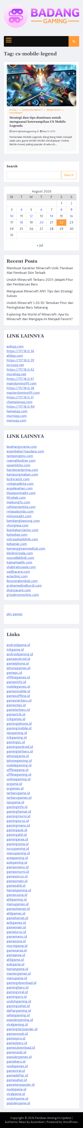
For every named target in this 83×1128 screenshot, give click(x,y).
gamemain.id (16, 927)
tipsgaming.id (17, 733)
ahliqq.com (15, 356)
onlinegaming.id (18, 779)
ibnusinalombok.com (22, 581)
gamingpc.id (16, 742)
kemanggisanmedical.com (26, 549)
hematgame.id (17, 969)
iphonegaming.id (19, 761)
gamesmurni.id (18, 872)
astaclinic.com (17, 576)
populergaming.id (20, 1020)
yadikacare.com (18, 572)
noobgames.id (17, 1066)
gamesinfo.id (16, 682)
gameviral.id (16, 1071)
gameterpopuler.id (21, 1085)
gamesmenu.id (18, 867)
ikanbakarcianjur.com (22, 530)
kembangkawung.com (23, 521)
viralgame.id (16, 1094)
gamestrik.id (16, 714)
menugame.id (17, 978)
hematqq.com (17, 411)
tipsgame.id (15, 802)
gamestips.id (16, 705)
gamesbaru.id (17, 1043)
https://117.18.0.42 (20, 370)
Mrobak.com (16, 498)
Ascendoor (37, 1122)
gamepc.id (14, 673)
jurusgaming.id (18, 849)
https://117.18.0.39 (20, 360)
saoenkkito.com (18, 465)
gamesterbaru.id (19, 701)
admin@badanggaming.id (25, 131)
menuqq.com (16, 420)
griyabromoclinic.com (23, 595)
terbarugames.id (19, 798)
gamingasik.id (17, 830)
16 (71, 216)
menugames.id (18, 904)
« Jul (40, 245)
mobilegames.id (18, 687)
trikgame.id (15, 650)
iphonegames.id (18, 668)
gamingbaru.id (17, 987)
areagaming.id (17, 858)
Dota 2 (13, 110)
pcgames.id (15, 788)
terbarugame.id (18, 793)
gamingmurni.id (18, 816)
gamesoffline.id (18, 696)
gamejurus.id (16, 932)
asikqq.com (15, 346)
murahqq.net (16, 374)
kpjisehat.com (17, 535)
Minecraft (54, 110)
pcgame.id (14, 784)
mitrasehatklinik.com (22, 539)
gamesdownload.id (21, 1048)
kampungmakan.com (22, 474)
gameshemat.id (18, 909)
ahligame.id (15, 960)
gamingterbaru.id (20, 751)
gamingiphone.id (19, 724)
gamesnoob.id (17, 1034)
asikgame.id (15, 964)
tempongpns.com (20, 456)
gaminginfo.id (17, 807)
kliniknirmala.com (20, 553)
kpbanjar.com (17, 544)
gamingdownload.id (21, 983)
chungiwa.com (17, 525)
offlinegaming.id (19, 775)
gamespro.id (16, 1038)
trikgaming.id (17, 738)
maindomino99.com (21, 383)
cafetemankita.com (21, 507)
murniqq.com (17, 416)
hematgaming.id (19, 890)
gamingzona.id (18, 844)
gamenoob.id (16, 1052)
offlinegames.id (18, 677)
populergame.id (18, 1103)
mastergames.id (19, 974)
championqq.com (19, 402)
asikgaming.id (17, 863)
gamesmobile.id (18, 691)
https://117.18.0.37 (20, 397)
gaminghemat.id (19, 812)
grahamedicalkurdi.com (24, 586)
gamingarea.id (17, 839)
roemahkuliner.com (21, 461)
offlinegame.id (17, 770)
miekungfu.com (18, 502)
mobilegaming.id (19, 765)
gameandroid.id (18, 659)
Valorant (15, 113)
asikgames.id (16, 923)
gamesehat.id (17, 1080)
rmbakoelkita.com (20, 484)
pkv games (15, 614)
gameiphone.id (18, 663)
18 (21, 222)
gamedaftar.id (17, 1075)
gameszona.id (17, 895)
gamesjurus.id (17, 876)
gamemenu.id (17, 937)
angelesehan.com (20, 488)
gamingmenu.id (18, 825)
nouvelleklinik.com (20, 558)
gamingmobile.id (19, 728)
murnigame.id (17, 946)
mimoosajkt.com (19, 516)
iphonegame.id (18, 756)
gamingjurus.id (18, 821)
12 (31, 216)
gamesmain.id (17, 881)
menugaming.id (18, 853)
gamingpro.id (17, 997)
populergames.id (19, 1057)
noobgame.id (16, 1089)
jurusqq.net (15, 365)
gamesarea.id (17, 950)
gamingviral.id (17, 992)
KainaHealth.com (19, 562)
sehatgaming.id (18, 1015)
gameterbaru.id (18, 710)
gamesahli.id (16, 886)
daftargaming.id (19, 1011)
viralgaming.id (17, 1025)
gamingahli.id (17, 835)
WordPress (70, 1122)
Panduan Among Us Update (53, 1118)
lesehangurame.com (22, 447)
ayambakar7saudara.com (25, 451)
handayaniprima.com (22, 470)
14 (51, 216)
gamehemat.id (17, 918)
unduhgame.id (17, 1099)
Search (12, 166)
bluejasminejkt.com (21, 493)
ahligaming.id (17, 900)
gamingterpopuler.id (22, 1029)
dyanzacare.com (19, 590)
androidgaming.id (20, 654)
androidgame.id (18, 645)
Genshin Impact (32, 110)
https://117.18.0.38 (20, 388)
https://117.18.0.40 (21, 407)
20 (41, 222)
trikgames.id (16, 719)
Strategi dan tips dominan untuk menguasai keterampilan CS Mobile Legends (37, 122)
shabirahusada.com (21, 567)
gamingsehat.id (18, 1006)
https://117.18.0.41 (20, 379)
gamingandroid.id (20, 747)
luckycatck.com (18, 479)
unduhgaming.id (19, 1001)
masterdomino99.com (23, 393)
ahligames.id (16, 913)
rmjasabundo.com (20, 512)
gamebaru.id (16, 1062)
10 (11, 216)
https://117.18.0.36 (20, 351)
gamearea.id (16, 955)
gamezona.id (16, 941)
